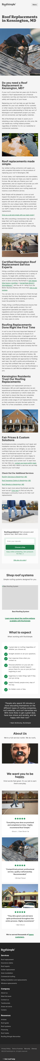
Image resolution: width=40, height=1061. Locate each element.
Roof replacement (7, 959)
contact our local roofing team (25, 463)
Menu (35, 5)
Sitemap (34, 1048)
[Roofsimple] (9, 4)
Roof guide (5, 1023)
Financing (4, 1030)
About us (4, 993)
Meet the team (6, 996)
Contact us (5, 1000)
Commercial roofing (8, 976)
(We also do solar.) (20, 560)
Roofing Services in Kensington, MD (14, 477)
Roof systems (6, 1026)
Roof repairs (5, 966)
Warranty (27, 1048)
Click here (15, 490)
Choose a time (20, 547)
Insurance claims (7, 963)
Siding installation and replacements (14, 980)
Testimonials (5, 1003)
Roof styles (5, 1033)
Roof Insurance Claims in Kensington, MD (16, 480)
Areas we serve (6, 1006)
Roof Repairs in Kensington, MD (13, 484)
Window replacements (9, 983)
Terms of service (17, 1048)
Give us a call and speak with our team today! (18, 215)
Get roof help (9, 1059)
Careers (4, 1010)
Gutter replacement (8, 970)
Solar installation (7, 973)
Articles (4, 1019)
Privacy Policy (6, 1048)
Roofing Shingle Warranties (10, 1036)
